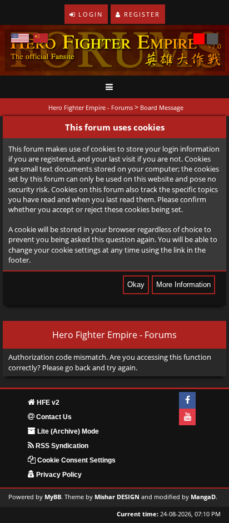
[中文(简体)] (40, 38)
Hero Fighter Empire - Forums (90, 107)
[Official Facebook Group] (187, 400)
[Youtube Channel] (187, 417)
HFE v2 (47, 402)
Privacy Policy (58, 475)
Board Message (161, 107)
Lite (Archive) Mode (67, 431)
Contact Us (53, 417)
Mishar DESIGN (117, 497)
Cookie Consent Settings (76, 460)
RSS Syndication (61, 446)
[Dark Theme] (212, 38)
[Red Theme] (199, 38)
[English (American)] (20, 38)
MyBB (52, 497)
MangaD (203, 497)
